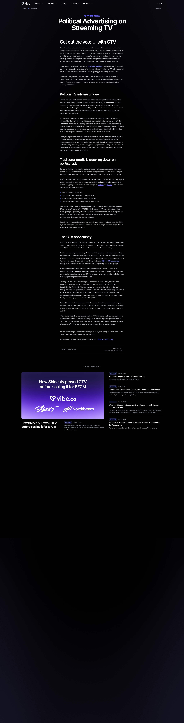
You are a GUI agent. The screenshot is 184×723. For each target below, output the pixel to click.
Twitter (101, 185)
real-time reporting (95, 66)
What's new (33, 8)
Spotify (109, 185)
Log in (158, 3)
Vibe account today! (105, 339)
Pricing (64, 3)
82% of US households (110, 261)
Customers (74, 3)
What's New (93, 15)
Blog (24, 8)
